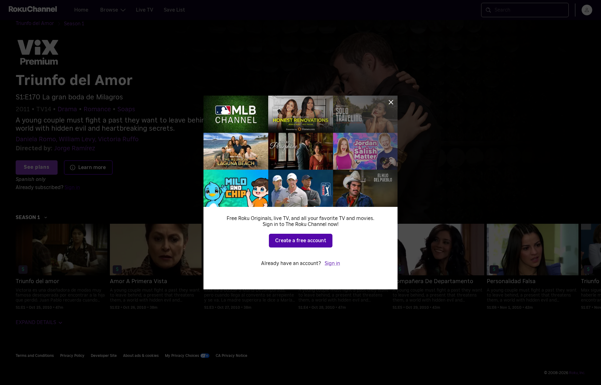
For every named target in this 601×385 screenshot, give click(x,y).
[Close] (391, 102)
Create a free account (300, 240)
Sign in (332, 263)
